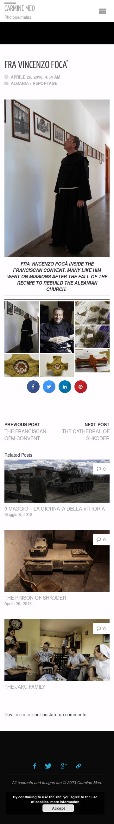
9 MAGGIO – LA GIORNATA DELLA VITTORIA (54, 508)
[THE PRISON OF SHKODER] (57, 561)
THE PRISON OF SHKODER (35, 597)
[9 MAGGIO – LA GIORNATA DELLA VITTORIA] (57, 481)
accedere (24, 714)
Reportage (45, 83)
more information (64, 801)
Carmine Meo (19, 8)
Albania (20, 83)
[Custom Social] (79, 766)
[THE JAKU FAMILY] (57, 650)
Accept (58, 808)
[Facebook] (34, 766)
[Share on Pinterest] (80, 391)
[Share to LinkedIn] (65, 391)
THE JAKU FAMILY (24, 686)
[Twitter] (48, 766)
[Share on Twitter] (49, 391)
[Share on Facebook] (33, 391)
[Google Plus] (64, 766)
